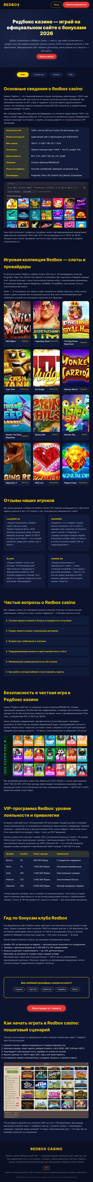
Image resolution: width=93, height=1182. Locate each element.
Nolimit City (47, 989)
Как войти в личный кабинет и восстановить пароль (36, 672)
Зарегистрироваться (76, 4)
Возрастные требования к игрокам (27, 641)
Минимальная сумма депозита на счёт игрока (33, 661)
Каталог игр (39, 75)
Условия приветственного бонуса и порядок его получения (40, 620)
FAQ (70, 75)
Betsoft (75, 989)
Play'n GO (32, 989)
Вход (56, 4)
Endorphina (62, 989)
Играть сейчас (47, 56)
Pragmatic (19, 989)
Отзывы (56, 75)
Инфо (23, 75)
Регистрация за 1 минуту (46, 1008)
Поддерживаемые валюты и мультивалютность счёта (37, 651)
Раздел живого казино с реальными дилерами (33, 630)
